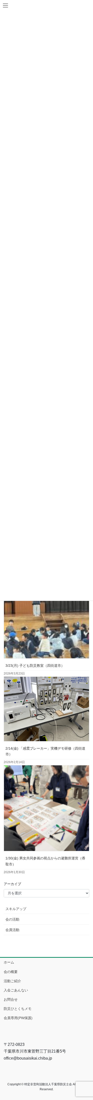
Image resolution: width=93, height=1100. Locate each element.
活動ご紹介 (12, 981)
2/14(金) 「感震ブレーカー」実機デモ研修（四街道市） (45, 751)
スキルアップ (15, 909)
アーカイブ (12, 884)
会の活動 (12, 919)
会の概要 (11, 972)
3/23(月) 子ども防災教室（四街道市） (34, 666)
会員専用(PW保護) (18, 1018)
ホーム (9, 962)
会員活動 (12, 930)
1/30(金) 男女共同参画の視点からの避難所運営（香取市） (45, 861)
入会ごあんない (16, 990)
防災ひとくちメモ (17, 1009)
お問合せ (11, 999)
